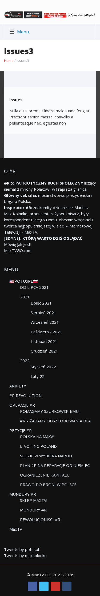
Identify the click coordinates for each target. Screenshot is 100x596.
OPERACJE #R (22, 405)
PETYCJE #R (20, 430)
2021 (25, 296)
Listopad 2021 (44, 341)
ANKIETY (17, 386)
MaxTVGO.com (17, 250)
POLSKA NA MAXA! (37, 436)
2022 (25, 360)
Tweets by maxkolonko (25, 555)
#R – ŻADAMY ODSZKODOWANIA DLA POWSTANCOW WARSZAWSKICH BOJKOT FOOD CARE (55, 421)
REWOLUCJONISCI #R (40, 519)
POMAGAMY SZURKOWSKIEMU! (49, 411)
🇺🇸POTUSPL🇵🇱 (23, 281)
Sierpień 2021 (43, 312)
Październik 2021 (46, 331)
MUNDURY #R (22, 494)
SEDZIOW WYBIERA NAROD (46, 455)
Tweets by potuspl (21, 549)
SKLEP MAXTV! (33, 500)
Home (9, 60)
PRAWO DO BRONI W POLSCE (48, 484)
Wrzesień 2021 (45, 322)
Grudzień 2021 (44, 351)
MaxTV (15, 529)
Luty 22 (38, 376)
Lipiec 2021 (41, 303)
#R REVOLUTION (25, 395)
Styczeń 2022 (43, 366)
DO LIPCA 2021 (34, 287)
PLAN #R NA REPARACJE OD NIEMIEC (55, 465)
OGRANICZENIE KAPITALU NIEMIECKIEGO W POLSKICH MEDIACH (57, 475)
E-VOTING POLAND (38, 446)
